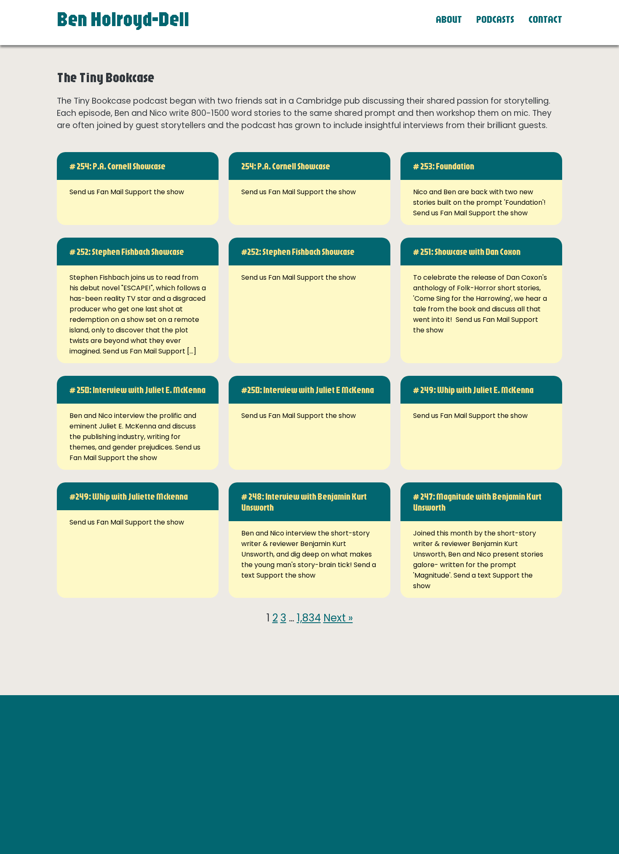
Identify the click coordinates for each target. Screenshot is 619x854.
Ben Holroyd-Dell (123, 18)
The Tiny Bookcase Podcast (451, 766)
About (449, 19)
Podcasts (495, 19)
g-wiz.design (531, 801)
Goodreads (424, 755)
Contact (545, 19)
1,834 (309, 618)
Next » (338, 618)
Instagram (423, 745)
